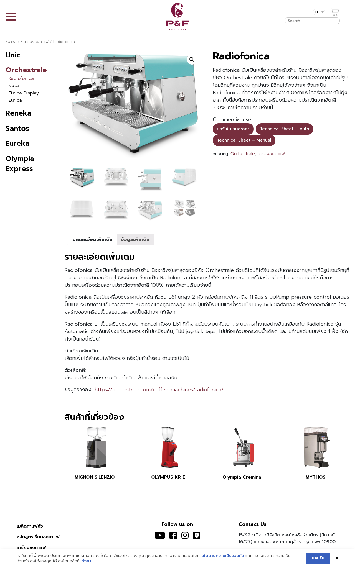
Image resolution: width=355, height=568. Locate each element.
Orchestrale (26, 70)
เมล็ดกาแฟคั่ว (30, 526)
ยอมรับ (318, 558)
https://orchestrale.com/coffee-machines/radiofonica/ (159, 389)
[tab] (92, 239)
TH (317, 12)
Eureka (17, 143)
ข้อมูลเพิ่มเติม (135, 239)
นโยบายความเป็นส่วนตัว (222, 556)
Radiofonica (21, 78)
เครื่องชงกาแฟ (36, 42)
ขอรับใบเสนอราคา (233, 129)
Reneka (18, 113)
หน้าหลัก (12, 42)
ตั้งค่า (86, 561)
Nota (13, 86)
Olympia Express (20, 163)
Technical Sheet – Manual (244, 140)
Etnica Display (23, 93)
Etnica (15, 100)
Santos (17, 128)
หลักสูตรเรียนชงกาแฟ (38, 537)
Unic (13, 55)
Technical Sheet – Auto (284, 129)
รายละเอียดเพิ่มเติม (92, 239)
